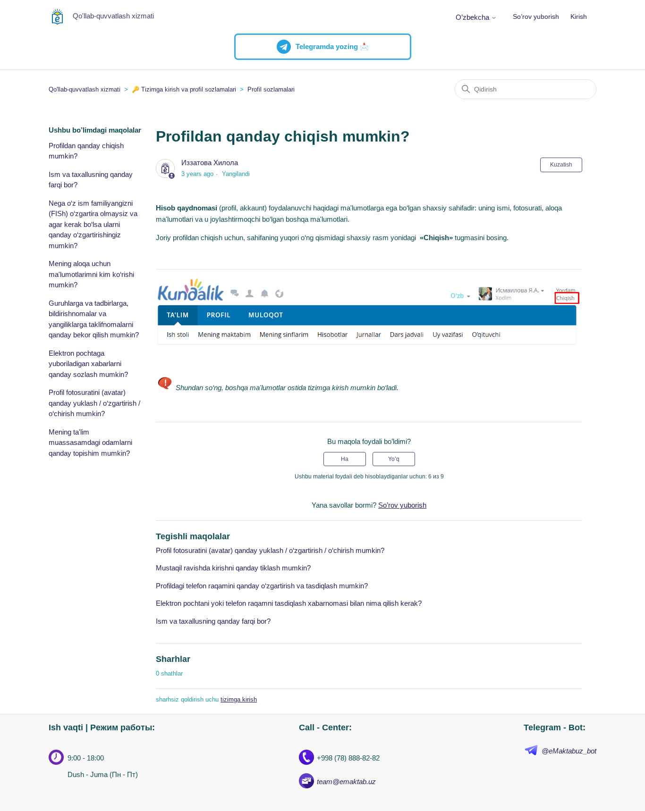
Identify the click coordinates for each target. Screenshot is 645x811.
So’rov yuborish (536, 16)
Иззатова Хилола (209, 163)
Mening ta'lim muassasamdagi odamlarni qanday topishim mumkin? (90, 442)
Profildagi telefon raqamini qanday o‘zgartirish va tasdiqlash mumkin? (262, 586)
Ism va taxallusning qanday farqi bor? (91, 179)
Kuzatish (561, 164)
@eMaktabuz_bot (569, 751)
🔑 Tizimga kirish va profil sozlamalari (184, 89)
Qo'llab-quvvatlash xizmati (84, 89)
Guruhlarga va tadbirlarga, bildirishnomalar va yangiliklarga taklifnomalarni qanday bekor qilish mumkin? (94, 319)
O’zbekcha (473, 17)
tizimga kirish (239, 699)
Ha (344, 459)
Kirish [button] (578, 16)
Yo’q (393, 459)
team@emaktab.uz (346, 782)
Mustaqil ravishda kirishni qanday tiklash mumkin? (233, 568)
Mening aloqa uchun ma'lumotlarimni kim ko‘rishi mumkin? (91, 274)
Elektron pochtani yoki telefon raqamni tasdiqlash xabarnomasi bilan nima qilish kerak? (289, 603)
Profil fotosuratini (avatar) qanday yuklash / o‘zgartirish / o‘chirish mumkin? (94, 403)
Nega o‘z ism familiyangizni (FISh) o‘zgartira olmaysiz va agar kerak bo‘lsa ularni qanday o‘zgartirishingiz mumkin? (93, 224)
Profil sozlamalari (271, 89)
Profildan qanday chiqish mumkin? (86, 151)
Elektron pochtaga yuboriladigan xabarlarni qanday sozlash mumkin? (88, 363)
